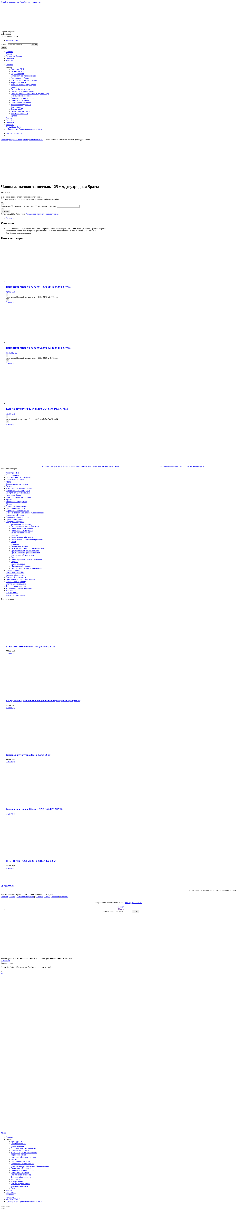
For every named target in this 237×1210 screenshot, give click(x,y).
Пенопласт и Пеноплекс (21, 96)
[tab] (121, 218)
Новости (55, 897)
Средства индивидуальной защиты (20, 579)
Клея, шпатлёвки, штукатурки (23, 85)
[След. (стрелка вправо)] (4, 1208)
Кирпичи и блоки (18, 82)
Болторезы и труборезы (21, 524)
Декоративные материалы (17, 484)
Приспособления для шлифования (25, 553)
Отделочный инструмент (16, 506)
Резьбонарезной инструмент (23, 555)
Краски (14, 87)
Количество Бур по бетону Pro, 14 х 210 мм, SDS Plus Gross (31, 419)
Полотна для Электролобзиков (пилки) (27, 548)
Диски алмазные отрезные (22, 528)
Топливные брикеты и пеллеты (19, 588)
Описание (10, 218)
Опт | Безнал (11, 120)
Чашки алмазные (36, 140)
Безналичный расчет (25, 897)
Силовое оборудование (15, 575)
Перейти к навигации (10, 2)
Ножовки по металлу (20, 546)
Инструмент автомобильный (18, 493)
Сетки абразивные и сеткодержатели (26, 559)
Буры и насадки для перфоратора (25, 526)
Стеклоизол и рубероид (21, 102)
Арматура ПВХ (17, 69)
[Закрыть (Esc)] (2, 1206)
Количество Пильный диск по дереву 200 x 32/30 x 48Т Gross (32, 358)
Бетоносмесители (18, 71)
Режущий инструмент (18, 140)
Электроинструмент (19, 114)
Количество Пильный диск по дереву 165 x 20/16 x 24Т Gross (32, 297)
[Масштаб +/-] (9, 1206)
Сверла (14, 557)
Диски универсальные (20, 533)
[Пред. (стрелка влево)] (2, 1208)
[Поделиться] (4, 1206)
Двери (8, 482)
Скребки (14, 562)
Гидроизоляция (17, 74)
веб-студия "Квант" (133, 903)
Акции (9, 54)
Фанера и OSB (17, 109)
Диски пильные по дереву (22, 530)
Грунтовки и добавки (20, 78)
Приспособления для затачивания (25, 550)
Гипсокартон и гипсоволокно (23, 76)
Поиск (34, 45)
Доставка (10, 58)
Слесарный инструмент (16, 577)
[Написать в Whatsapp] (118, 974)
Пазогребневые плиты (20, 89)
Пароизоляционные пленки (22, 91)
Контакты (10, 60)
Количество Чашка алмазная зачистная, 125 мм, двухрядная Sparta (28, 206)
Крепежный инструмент (16, 502)
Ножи (13, 542)
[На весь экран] (7, 1206)
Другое (14, 116)
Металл (9, 504)
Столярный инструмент (16, 584)
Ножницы (15, 544)
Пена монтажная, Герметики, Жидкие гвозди (30, 94)
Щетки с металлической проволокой (26, 568)
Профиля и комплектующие (22, 98)
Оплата (12, 897)
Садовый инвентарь (14, 570)
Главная (9, 52)
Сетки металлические (20, 100)
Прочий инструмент (14, 519)
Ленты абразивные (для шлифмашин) (27, 539)
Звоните (121, 907)
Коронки (14, 535)
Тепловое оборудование (21, 105)
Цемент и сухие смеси (20, 111)
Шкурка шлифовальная (20, 566)
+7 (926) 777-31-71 (13, 40)
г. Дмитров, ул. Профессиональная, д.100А (24, 129)
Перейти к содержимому (30, 2)
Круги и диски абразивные (22, 537)
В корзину (5, 211)
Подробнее (10, 814)
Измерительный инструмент (18, 491)
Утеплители (16, 107)
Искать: (4, 45)
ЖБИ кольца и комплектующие (24, 80)
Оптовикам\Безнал (14, 56)
